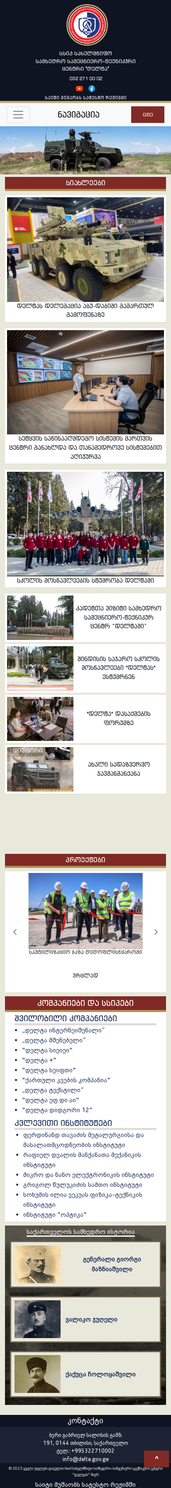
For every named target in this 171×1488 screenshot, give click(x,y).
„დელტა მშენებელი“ (54, 1040)
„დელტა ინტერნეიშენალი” (63, 1030)
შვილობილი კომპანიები (66, 1018)
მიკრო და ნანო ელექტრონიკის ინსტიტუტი (88, 1175)
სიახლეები (85, 183)
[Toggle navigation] (18, 114)
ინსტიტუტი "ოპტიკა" (55, 1214)
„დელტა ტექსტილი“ (52, 1090)
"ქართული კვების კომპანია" (66, 1080)
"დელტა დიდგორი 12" (57, 1110)
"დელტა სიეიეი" (47, 1050)
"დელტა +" (39, 1060)
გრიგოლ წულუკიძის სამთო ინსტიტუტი (82, 1185)
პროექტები (85, 860)
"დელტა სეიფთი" (49, 1070)
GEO (148, 114)
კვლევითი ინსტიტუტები (63, 1123)
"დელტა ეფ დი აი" (50, 1100)
